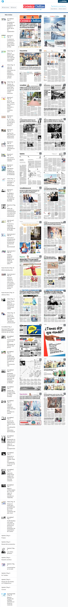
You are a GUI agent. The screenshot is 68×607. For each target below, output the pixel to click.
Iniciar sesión (62, 8)
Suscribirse (54, 8)
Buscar (14, 7)
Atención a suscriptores (59, 6)
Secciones (6, 7)
